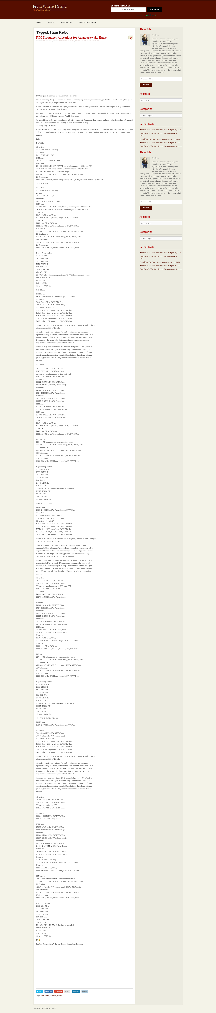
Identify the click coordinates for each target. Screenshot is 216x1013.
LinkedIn (76, 991)
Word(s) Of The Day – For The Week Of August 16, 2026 (160, 130)
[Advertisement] (84, 69)
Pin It (68, 991)
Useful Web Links (87, 22)
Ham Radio (45, 996)
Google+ (59, 991)
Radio (65, 41)
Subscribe (154, 10)
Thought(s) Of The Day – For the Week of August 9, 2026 (161, 146)
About (51, 22)
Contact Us (66, 22)
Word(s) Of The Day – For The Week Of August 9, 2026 (160, 143)
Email (85, 991)
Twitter (40, 991)
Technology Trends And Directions (87, 41)
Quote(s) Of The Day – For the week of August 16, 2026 (160, 139)
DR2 (44, 41)
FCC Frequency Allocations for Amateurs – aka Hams (71, 37)
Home (38, 22)
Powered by (140, 15)
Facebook (49, 991)
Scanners (71, 41)
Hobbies (60, 41)
